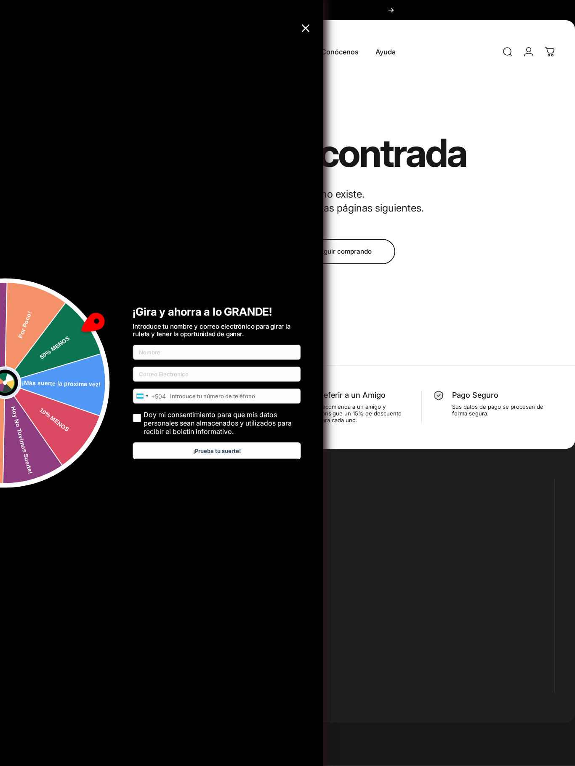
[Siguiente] (391, 10)
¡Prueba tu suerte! (217, 450)
